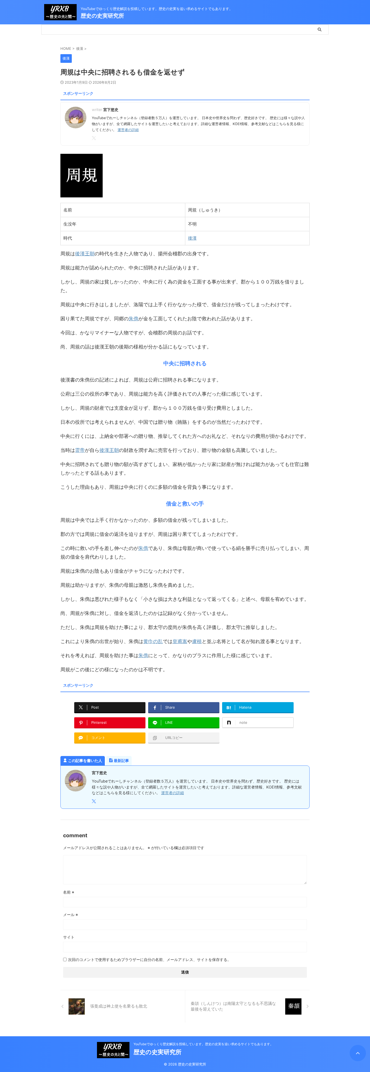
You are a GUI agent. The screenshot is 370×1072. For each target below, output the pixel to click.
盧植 (197, 641)
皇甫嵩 (180, 641)
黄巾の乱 (153, 641)
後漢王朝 (85, 253)
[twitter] (94, 138)
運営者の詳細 (128, 130)
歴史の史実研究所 (102, 15)
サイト (68, 937)
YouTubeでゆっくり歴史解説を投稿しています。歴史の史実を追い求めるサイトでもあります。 (203, 1044)
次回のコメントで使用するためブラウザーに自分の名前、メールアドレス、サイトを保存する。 (149, 959)
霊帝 (80, 450)
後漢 (192, 238)
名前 (68, 892)
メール (70, 914)
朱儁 (133, 318)
